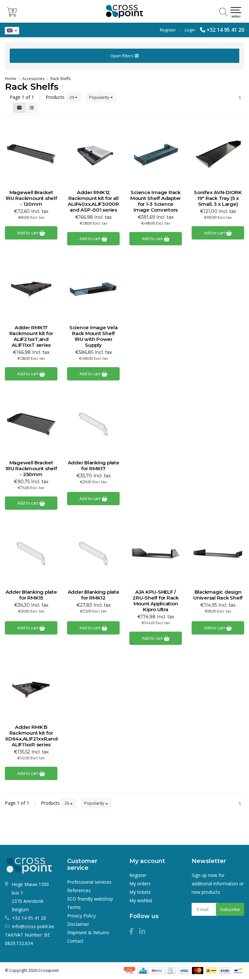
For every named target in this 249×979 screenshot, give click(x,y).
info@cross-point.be (33, 926)
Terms (74, 907)
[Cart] (11, 15)
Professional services (89, 882)
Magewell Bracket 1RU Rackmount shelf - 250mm (31, 468)
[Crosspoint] (124, 11)
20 (72, 97)
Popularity (99, 97)
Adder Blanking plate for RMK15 (31, 595)
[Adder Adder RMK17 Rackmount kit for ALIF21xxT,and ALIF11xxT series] (31, 289)
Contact (75, 941)
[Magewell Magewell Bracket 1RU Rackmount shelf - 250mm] (31, 424)
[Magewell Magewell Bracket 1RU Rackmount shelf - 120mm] (31, 154)
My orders (140, 883)
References (79, 890)
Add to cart (28, 233)
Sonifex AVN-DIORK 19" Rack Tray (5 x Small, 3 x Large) (218, 198)
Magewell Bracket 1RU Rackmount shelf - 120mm (31, 198)
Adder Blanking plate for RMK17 (93, 466)
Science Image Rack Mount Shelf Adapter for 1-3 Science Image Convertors (155, 201)
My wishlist (140, 900)
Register (168, 30)
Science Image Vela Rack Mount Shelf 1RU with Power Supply (93, 336)
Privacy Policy (81, 916)
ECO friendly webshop (90, 899)
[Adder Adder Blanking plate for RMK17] (93, 424)
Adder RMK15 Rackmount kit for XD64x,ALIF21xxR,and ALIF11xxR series (31, 736)
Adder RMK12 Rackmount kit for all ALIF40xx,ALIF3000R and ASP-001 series (93, 201)
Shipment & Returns (88, 932)
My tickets (140, 892)
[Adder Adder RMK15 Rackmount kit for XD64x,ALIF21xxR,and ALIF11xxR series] (31, 688)
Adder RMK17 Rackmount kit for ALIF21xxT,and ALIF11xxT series (31, 336)
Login (190, 30)
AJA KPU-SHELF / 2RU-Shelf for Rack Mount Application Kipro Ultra (156, 600)
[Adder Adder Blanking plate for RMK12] (93, 553)
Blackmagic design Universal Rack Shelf (218, 595)
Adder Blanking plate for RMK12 (93, 595)
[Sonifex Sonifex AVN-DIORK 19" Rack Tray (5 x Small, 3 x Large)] (218, 154)
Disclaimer (78, 924)
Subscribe (230, 909)
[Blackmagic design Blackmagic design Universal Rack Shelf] (218, 553)
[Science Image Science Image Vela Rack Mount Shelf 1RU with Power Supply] (93, 289)
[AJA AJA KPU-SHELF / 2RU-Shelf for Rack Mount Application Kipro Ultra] (155, 553)
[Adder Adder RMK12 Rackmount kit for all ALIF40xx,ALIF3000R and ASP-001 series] (93, 154)
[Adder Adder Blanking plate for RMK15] (31, 553)
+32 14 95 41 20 (225, 29)
